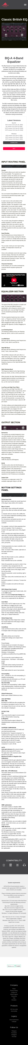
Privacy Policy (14, 990)
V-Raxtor (14, 1021)
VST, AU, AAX (14, 1009)
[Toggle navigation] (25, 5)
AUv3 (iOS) (14, 1011)
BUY (14, 148)
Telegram (14, 1031)
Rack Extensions (14, 1019)
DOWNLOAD (14, 142)
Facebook (14, 1032)
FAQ (14, 998)
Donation (14, 1000)
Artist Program (14, 994)
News (14, 988)
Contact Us (14, 992)
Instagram (14, 1034)
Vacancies (14, 996)
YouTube (14, 1036)
